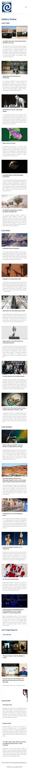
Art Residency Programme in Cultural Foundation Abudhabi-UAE (12, 210)
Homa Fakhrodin (7, 634)
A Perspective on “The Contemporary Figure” (13, 514)
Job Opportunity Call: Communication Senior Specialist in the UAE (14, 41)
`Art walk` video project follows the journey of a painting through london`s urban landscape (14, 743)
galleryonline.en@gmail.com (19, 762)
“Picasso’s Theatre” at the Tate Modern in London (14, 656)
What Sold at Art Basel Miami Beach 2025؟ (14, 310)
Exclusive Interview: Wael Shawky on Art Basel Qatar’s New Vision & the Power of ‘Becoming (13, 680)
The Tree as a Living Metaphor (11, 579)
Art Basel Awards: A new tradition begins (13, 376)
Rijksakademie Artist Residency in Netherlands (12, 77)
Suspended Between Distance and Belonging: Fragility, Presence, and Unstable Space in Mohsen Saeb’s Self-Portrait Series (14, 480)
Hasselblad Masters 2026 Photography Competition (13, 175)
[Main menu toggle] (26, 6)
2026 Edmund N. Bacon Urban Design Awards (13, 110)
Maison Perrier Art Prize (9, 143)
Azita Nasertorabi (7, 705)
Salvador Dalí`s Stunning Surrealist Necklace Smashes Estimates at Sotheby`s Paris (14, 408)
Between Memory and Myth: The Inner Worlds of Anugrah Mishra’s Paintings (13, 445)
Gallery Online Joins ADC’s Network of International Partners (13, 342)
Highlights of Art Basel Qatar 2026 (12, 279)
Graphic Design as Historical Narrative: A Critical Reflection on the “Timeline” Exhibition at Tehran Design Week (13, 611)
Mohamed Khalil (7, 723)
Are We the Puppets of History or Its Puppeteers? (12, 548)
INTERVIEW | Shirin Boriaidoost (11, 248)
